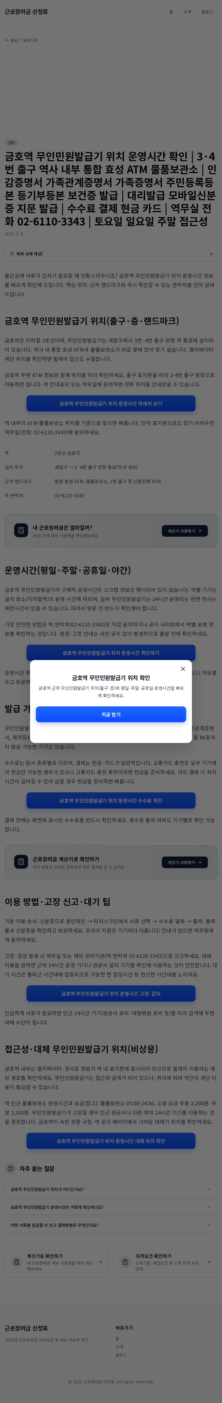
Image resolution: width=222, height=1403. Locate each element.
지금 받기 (111, 714)
